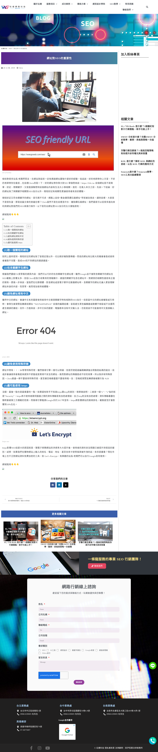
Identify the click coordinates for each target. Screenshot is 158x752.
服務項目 (50, 4)
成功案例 (66, 4)
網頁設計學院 (99, 4)
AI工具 (53, 650)
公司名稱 (43, 614)
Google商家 (89, 650)
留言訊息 (43, 657)
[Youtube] (47, 748)
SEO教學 (114, 4)
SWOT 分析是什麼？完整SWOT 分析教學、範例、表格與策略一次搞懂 (138, 140)
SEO (10, 48)
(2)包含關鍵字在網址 (15, 233)
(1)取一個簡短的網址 (15, 230)
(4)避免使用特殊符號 (15, 239)
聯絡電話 (43, 625)
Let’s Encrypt (51, 456)
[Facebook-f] (31, 748)
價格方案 (81, 4)
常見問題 (129, 4)
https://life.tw (88, 183)
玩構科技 (4, 48)
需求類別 (43, 646)
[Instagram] (39, 748)
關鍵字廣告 (76, 650)
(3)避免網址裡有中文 (15, 236)
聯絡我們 (127, 10)
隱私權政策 (110, 748)
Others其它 (46, 653)
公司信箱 (43, 635)
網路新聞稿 (103, 650)
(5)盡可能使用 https (14, 243)
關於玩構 (38, 4)
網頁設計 (63, 650)
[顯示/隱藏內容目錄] (27, 226)
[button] (147, 7)
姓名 (41, 604)
